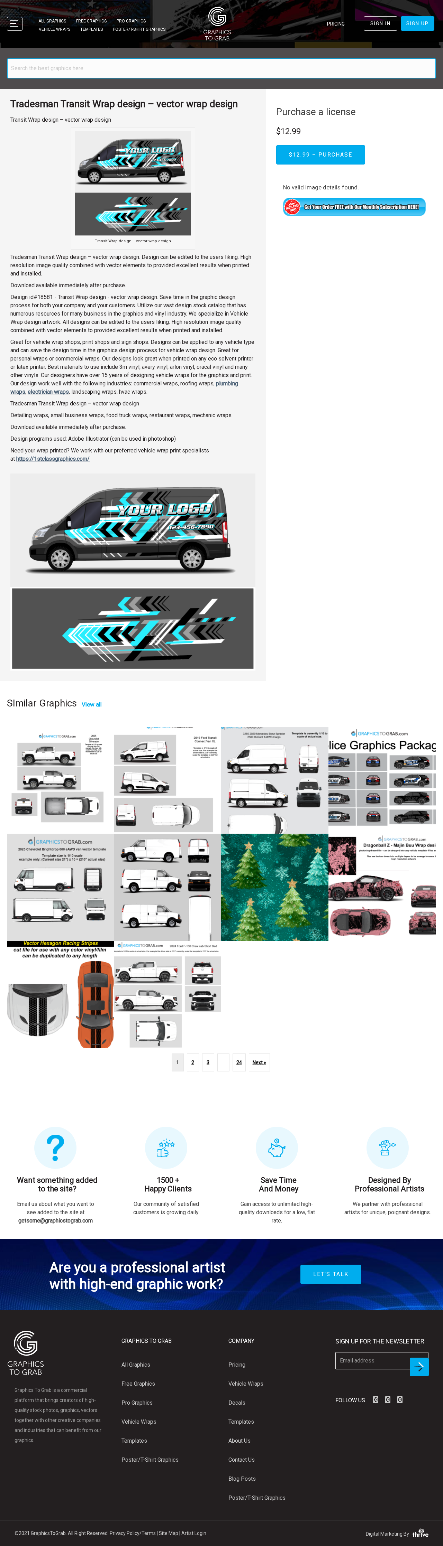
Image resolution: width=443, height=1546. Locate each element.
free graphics (91, 21)
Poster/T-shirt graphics (139, 29)
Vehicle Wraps (54, 29)
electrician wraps (48, 391)
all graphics (52, 21)
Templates (91, 29)
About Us (239, 1440)
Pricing (236, 1364)
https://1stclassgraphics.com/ (53, 459)
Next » (259, 1062)
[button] (375, 1399)
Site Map (168, 1533)
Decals (236, 1402)
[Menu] (14, 24)
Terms (149, 1533)
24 (239, 1062)
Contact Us (241, 1459)
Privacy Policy (124, 1533)
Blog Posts (242, 1478)
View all (92, 704)
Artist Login (193, 1533)
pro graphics (131, 21)
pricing (336, 24)
